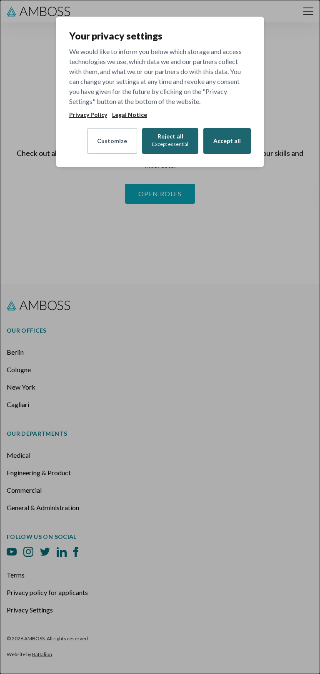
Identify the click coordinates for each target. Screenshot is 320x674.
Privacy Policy (88, 114)
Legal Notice (129, 114)
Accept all (227, 140)
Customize (112, 140)
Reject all (170, 140)
